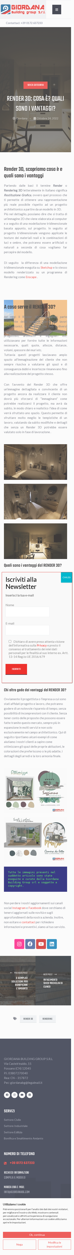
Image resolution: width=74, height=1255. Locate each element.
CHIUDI (66, 577)
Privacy (42, 645)
